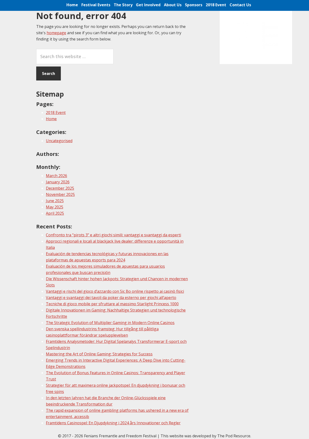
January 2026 (58, 182)
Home (51, 118)
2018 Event (56, 112)
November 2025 (60, 194)
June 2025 (55, 200)
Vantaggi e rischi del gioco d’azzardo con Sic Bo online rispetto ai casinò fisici (115, 291)
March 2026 (56, 175)
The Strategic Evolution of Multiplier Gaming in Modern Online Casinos (110, 322)
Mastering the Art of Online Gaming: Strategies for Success (99, 354)
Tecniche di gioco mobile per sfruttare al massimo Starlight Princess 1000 (112, 303)
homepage (56, 32)
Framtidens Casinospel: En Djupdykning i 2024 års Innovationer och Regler (113, 423)
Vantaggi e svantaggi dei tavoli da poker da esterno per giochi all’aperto (111, 297)
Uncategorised (59, 140)
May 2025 (54, 207)
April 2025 (55, 213)
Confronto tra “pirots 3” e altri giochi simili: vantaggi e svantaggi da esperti (113, 235)
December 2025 (60, 188)
